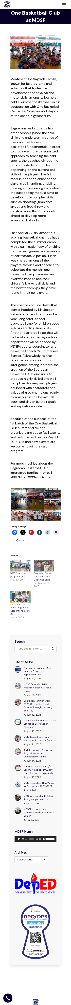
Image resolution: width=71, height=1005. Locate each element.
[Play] (18, 839)
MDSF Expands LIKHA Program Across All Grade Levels (37, 687)
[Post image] (18, 669)
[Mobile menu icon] (64, 4)
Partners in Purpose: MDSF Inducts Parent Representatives (38, 671)
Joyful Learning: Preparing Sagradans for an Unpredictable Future (38, 753)
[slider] (50, 839)
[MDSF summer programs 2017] (20, 565)
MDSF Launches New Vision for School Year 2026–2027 (39, 784)
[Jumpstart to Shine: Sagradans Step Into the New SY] (20, 597)
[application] (35, 839)
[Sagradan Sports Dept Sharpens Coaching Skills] (44, 565)
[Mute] (44, 839)
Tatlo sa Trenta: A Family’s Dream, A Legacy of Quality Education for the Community (38, 770)
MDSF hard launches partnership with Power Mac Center (39, 812)
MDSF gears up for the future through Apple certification (38, 797)
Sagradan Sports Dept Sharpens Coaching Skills (43, 576)
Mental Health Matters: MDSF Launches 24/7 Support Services (40, 724)
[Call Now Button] (7, 998)
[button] (27, 498)
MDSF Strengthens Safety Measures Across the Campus (40, 738)
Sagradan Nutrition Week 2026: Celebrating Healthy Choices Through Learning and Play (38, 705)
